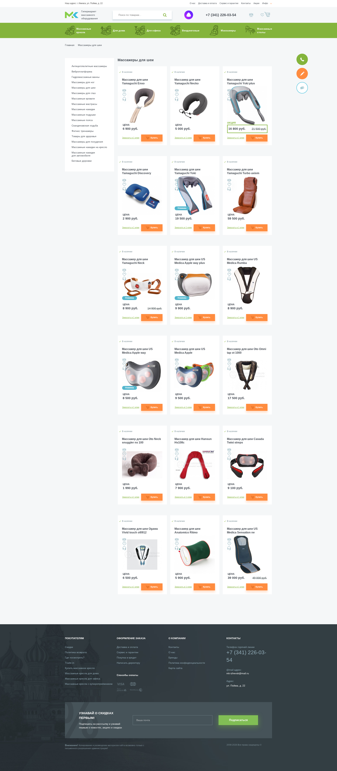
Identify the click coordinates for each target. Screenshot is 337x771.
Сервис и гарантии (229, 3)
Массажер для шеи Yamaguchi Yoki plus (241, 81)
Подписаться (238, 720)
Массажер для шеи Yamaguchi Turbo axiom (243, 171)
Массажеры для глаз (83, 93)
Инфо (265, 3)
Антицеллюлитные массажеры (89, 66)
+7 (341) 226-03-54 (221, 15)
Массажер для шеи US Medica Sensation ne (242, 530)
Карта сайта (175, 668)
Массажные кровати (83, 98)
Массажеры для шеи (83, 87)
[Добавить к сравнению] (124, 91)
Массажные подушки (84, 114)
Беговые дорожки (82, 160)
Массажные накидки (83, 109)
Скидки (69, 647)
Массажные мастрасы (84, 104)
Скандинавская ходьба (85, 125)
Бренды (172, 657)
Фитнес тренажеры (83, 131)
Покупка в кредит (126, 657)
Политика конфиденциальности (186, 662)
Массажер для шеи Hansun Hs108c (193, 440)
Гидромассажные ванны (86, 77)
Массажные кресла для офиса (82, 678)
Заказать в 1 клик (130, 138)
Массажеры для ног (83, 82)
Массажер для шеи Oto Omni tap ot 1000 (246, 351)
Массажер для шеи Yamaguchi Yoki (187, 171)
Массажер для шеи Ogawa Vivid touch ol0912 (140, 530)
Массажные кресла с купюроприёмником (89, 683)
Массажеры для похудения (87, 141)
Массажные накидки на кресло (89, 147)
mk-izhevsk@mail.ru (237, 673)
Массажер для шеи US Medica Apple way (137, 351)
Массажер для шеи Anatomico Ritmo (187, 530)
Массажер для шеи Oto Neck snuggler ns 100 (141, 440)
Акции (256, 3)
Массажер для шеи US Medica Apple (189, 351)
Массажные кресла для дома (82, 673)
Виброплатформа (82, 71)
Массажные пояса (82, 120)
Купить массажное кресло (80, 668)
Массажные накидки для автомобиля (83, 154)
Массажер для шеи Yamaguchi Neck (135, 261)
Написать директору (128, 662)
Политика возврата (76, 652)
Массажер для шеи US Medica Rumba (242, 261)
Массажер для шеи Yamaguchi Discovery (136, 171)
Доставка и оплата (207, 3)
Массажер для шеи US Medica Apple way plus (189, 261)
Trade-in (69, 662)
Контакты (246, 3)
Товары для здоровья (84, 136)
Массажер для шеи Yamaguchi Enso (135, 81)
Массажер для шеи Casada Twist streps (245, 440)
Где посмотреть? (74, 657)
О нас (192, 3)
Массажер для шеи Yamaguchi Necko (187, 81)
